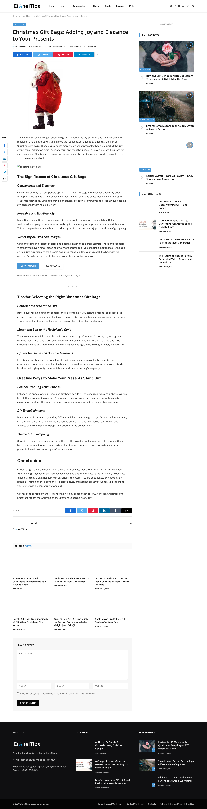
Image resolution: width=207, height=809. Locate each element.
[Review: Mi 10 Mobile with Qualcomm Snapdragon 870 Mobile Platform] (166, 56)
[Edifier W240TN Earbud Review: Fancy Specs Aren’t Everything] (166, 156)
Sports (108, 6)
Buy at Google (53, 266)
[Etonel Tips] (27, 6)
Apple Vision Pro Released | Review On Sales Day (110, 620)
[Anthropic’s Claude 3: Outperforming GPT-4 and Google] (147, 205)
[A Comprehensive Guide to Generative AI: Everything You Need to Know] (31, 564)
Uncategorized (147, 120)
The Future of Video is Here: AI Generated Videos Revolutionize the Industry (176, 259)
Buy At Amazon (28, 266)
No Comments (76, 46)
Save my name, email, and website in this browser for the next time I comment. (57, 693)
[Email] (5, 179)
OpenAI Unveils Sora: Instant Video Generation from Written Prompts (112, 581)
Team (120, 804)
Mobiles (163, 804)
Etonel (45, 804)
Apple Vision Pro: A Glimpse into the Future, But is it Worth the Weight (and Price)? (71, 622)
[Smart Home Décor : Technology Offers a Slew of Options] (166, 106)
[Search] (188, 6)
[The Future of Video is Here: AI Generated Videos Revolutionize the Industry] (147, 259)
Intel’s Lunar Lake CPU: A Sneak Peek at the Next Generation (71, 580)
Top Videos (145, 70)
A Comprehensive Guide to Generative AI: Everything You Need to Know (29, 581)
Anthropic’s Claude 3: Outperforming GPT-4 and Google (173, 204)
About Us (110, 804)
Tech (62, 6)
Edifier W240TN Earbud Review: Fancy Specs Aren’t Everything (169, 177)
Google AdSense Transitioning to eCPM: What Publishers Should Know (30, 622)
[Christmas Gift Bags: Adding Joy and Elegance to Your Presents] (47, 129)
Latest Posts (19, 24)
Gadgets (152, 804)
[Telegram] (5, 172)
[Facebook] (5, 145)
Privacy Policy (176, 804)
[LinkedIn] (5, 159)
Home (52, 6)
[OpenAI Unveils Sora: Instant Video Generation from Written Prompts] (113, 564)
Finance (120, 6)
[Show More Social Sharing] (97, 54)
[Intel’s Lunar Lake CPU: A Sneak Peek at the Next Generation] (72, 564)
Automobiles (79, 6)
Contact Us (132, 804)
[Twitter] (5, 152)
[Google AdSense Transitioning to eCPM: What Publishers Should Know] (31, 604)
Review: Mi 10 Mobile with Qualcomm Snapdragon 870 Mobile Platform (169, 77)
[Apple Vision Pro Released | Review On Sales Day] (113, 604)
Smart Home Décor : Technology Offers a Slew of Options (170, 127)
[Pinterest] (5, 165)
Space (96, 6)
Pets (131, 6)
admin (23, 46)
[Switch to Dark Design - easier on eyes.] (192, 6)
